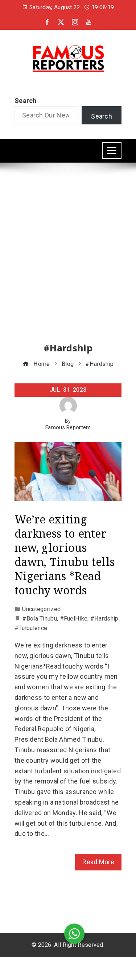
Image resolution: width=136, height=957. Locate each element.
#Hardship (104, 618)
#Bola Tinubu (39, 618)
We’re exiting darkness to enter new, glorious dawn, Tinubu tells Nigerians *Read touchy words (65, 555)
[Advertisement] (68, 259)
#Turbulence (31, 628)
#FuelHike (74, 618)
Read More (98, 862)
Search (26, 100)
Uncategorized (41, 609)
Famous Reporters (68, 427)
